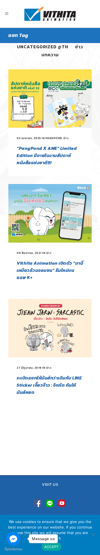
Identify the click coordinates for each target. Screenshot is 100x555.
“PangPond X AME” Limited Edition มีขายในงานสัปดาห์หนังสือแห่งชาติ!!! (47, 155)
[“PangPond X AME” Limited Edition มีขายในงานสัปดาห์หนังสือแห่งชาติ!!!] (50, 98)
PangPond (54, 138)
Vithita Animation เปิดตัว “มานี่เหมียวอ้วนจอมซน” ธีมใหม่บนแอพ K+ (50, 270)
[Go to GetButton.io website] (13, 549)
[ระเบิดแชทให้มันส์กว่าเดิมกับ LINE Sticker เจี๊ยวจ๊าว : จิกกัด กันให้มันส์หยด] (50, 328)
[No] (93, 535)
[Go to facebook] (13, 539)
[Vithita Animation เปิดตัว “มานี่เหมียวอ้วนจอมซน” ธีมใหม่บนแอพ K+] (50, 213)
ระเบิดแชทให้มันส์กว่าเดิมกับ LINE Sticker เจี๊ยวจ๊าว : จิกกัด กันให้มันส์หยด (49, 385)
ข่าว (66, 138)
